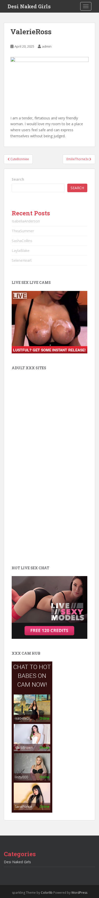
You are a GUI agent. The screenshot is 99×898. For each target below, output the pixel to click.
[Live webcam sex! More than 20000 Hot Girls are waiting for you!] (49, 321)
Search (18, 179)
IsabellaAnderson (26, 221)
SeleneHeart (22, 260)
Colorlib (47, 892)
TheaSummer (23, 230)
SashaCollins (22, 240)
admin (47, 46)
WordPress (79, 892)
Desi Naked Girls (29, 6)
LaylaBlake (20, 250)
